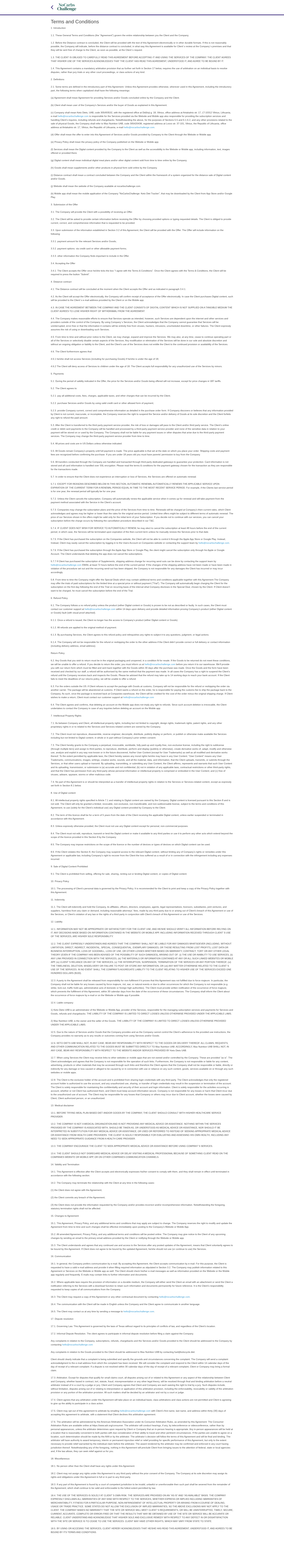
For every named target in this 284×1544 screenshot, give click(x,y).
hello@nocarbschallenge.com (73, 116)
